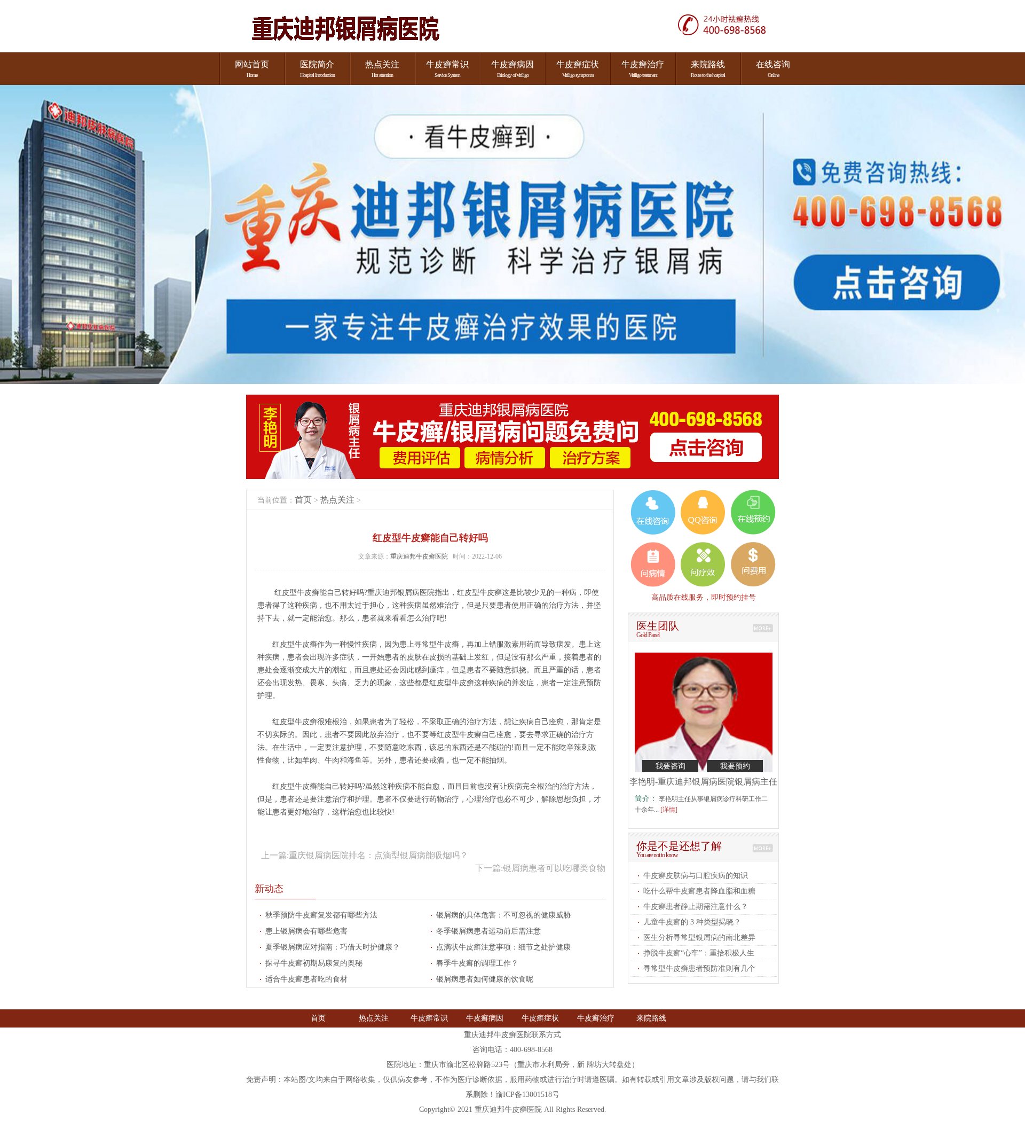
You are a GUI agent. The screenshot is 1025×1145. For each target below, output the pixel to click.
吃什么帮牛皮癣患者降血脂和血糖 (699, 891)
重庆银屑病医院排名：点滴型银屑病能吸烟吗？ (378, 855)
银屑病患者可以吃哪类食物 (554, 868)
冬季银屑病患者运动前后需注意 (488, 931)
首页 (303, 499)
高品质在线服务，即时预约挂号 (703, 597)
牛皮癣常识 (429, 1018)
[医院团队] (763, 628)
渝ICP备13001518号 (527, 1095)
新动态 (269, 888)
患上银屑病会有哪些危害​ (306, 931)
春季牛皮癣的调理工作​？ (477, 963)
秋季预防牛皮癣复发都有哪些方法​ (321, 915)
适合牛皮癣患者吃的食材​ (306, 979)
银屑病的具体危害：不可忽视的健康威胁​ (503, 915)
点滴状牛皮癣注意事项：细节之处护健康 (503, 947)
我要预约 (735, 766)
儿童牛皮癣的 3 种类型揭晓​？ (692, 922)
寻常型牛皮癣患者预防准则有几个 (699, 968)
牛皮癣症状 (540, 1018)
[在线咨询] (728, 24)
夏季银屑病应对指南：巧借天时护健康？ (332, 947)
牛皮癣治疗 (595, 1018)
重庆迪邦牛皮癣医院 (420, 556)
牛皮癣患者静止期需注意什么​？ (695, 907)
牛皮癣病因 (484, 1018)
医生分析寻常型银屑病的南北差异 (699, 938)
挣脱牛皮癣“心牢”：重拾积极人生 (698, 953)
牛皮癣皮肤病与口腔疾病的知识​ (695, 876)
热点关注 (337, 499)
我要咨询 (670, 766)
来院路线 (651, 1018)
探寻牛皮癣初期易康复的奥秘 (313, 963)
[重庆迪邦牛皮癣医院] (345, 29)
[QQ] (703, 512)
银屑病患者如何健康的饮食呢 (484, 979)
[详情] (668, 809)
